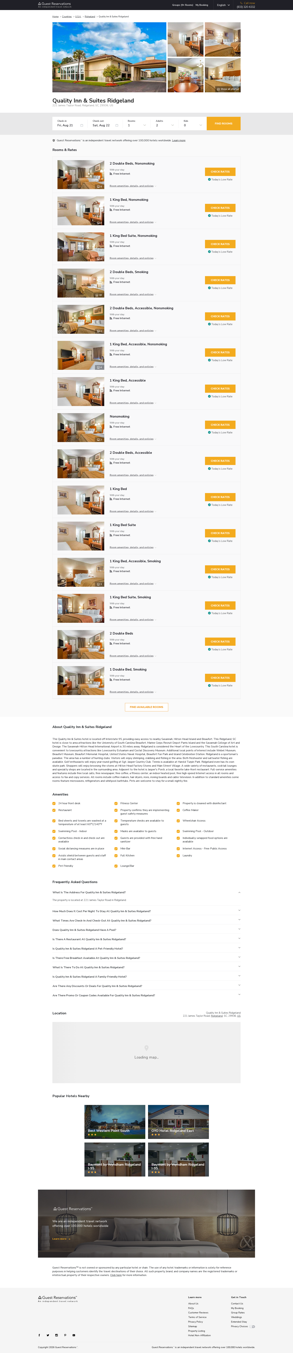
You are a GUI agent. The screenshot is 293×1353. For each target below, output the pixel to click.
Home (55, 16)
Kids (186, 121)
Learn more (178, 140)
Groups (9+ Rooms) (182, 5)
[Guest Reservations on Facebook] (41, 1335)
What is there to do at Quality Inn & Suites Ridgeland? (88, 967)
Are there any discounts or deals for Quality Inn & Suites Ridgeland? (97, 986)
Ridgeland (90, 16)
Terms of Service (197, 1317)
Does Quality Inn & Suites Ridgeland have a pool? (84, 930)
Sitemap (192, 1326)
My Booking (202, 5)
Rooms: (132, 121)
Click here (116, 1275)
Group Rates (238, 1312)
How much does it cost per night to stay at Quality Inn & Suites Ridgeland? (102, 911)
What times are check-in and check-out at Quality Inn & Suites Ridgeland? (102, 921)
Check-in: (62, 121)
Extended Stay (239, 1321)
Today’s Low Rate (221, 179)
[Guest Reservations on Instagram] (57, 1335)
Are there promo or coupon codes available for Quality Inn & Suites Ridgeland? (104, 995)
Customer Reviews (198, 1312)
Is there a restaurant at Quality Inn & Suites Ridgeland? (89, 939)
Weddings (236, 1317)
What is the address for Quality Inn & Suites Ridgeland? (89, 892)
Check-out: (98, 121)
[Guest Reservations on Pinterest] (65, 1335)
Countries (67, 16)
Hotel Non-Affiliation (199, 1335)
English (221, 5)
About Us (193, 1303)
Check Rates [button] (220, 172)
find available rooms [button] (146, 707)
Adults (159, 121)
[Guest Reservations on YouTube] (72, 1335)
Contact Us (237, 1303)
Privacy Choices (239, 1326)
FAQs (191, 1308)
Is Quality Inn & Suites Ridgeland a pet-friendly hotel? (88, 949)
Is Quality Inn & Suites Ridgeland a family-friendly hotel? (90, 977)
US (239, 1016)
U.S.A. (78, 16)
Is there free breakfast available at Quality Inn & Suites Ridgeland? (96, 958)
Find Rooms (223, 123)
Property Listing (196, 1331)
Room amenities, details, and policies (131, 186)
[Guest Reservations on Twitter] (48, 1335)
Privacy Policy (195, 1321)
